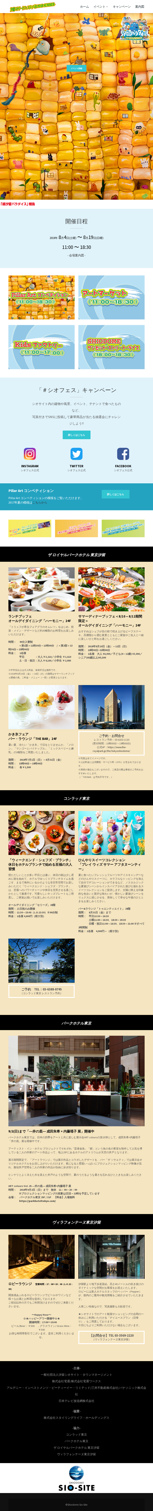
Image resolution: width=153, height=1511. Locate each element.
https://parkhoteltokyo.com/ (37, 1201)
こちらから (39, 502)
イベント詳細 (76, 68)
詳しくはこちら (76, 435)
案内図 (139, 6)
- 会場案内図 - (76, 255)
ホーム (84, 6)
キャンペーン (122, 6)
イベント (99, 6)
